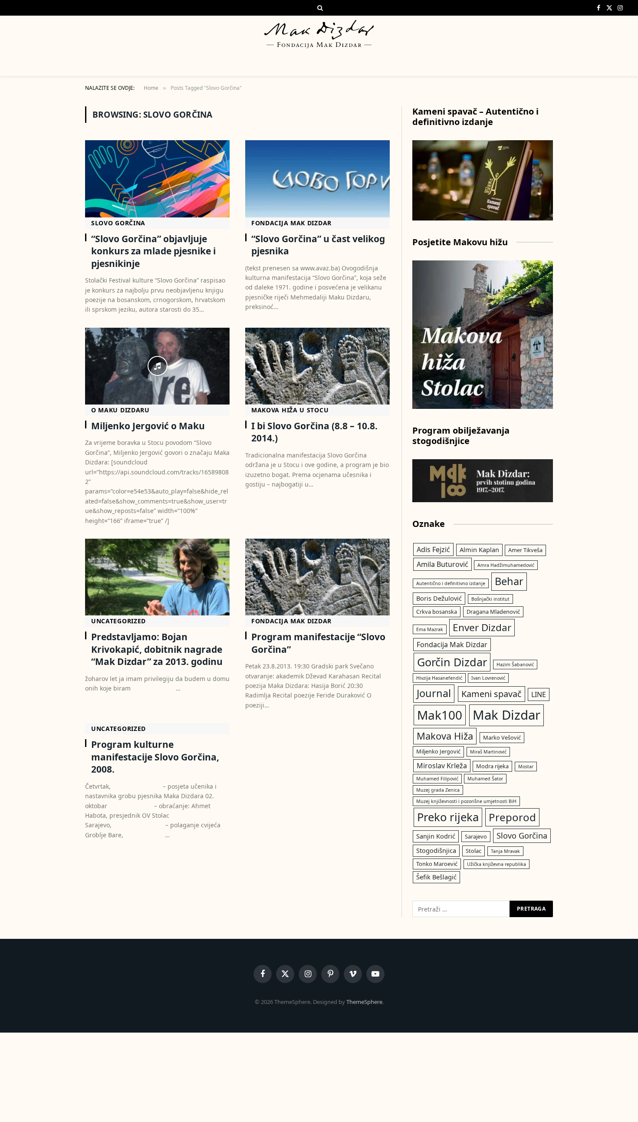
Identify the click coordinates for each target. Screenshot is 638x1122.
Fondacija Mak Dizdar (291, 223)
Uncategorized (118, 621)
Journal (434, 693)
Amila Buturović (442, 564)
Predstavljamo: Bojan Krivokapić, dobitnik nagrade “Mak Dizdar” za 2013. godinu (157, 649)
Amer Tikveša (525, 550)
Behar (509, 581)
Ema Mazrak (429, 629)
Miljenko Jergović (438, 751)
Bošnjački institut (490, 599)
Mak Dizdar (506, 715)
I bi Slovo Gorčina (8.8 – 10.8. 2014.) (314, 432)
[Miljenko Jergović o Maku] (157, 366)
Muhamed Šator (485, 779)
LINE (538, 694)
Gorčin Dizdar (452, 662)
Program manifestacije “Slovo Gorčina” (318, 643)
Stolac (473, 851)
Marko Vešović (502, 737)
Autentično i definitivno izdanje (450, 583)
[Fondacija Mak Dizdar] (319, 34)
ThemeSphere (364, 1002)
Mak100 (439, 715)
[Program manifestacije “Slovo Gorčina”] (317, 577)
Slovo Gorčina (118, 223)
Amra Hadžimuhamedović (505, 565)
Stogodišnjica (436, 850)
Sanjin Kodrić (435, 836)
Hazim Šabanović (515, 664)
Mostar (525, 766)
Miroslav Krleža (442, 765)
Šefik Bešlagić (436, 876)
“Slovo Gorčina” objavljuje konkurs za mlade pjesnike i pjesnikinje (153, 251)
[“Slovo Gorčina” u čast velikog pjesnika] (317, 178)
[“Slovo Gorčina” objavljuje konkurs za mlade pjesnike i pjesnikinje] (157, 178)
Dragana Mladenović (493, 611)
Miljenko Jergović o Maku (148, 426)
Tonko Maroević (436, 864)
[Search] (319, 8)
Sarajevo (476, 836)
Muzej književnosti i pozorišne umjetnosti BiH (466, 801)
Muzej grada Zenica (438, 790)
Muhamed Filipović (437, 779)
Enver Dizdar (482, 627)
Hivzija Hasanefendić (439, 678)
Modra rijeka (492, 766)
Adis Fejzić (433, 549)
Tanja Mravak (505, 851)
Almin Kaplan (479, 549)
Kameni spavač (491, 694)
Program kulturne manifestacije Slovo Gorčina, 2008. (155, 756)
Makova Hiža (445, 736)
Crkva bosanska (436, 611)
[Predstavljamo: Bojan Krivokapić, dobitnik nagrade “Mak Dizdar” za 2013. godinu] (157, 577)
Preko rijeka (448, 817)
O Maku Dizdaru (120, 410)
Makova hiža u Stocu (290, 410)
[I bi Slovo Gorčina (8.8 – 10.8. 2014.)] (317, 366)
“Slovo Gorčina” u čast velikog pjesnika (318, 245)
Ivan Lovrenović (488, 678)
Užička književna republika (496, 864)
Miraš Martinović (488, 752)
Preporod (512, 817)
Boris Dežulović (439, 598)
